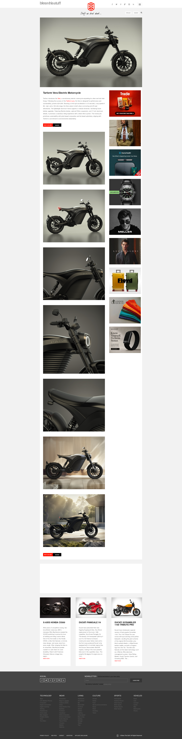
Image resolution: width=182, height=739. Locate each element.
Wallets (61, 725)
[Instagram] (129, 4)
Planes (136, 711)
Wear (61, 695)
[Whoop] (125, 340)
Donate (95, 698)
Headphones (43, 711)
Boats (135, 698)
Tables (80, 723)
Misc (135, 707)
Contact (61, 735)
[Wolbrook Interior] (125, 192)
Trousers (61, 723)
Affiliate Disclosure (81, 735)
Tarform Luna (70, 101)
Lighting (80, 713)
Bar (79, 703)
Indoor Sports (118, 703)
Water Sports (118, 709)
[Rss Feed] (133, 4)
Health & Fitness (119, 701)
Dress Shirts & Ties (64, 707)
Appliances (81, 698)
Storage (80, 721)
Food (94, 703)
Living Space (81, 715)
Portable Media (44, 717)
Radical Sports (118, 707)
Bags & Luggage (64, 701)
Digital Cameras (44, 707)
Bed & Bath (81, 705)
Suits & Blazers (63, 719)
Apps (41, 698)
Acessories (62, 698)
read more (46, 658)
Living (80, 695)
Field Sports (117, 698)
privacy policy (107, 684)
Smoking (95, 711)
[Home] (91, 6)
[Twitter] (116, 4)
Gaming (42, 709)
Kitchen (80, 711)
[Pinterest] (120, 4)
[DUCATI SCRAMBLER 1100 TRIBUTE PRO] (126, 607)
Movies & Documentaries (100, 705)
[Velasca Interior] (125, 133)
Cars (135, 701)
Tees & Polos (63, 721)
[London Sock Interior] (125, 310)
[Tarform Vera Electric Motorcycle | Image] (91, 52)
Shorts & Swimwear (64, 717)
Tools (41, 719)
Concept (136, 703)
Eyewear (61, 709)
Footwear (62, 711)
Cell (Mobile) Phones (46, 701)
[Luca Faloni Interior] (125, 251)
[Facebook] (112, 4)
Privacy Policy (44, 735)
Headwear (62, 713)
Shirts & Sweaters (64, 715)
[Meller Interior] (125, 221)
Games (80, 709)
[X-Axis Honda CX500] (55, 607)
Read (94, 709)
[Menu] (139, 4)
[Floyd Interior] (125, 281)
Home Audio (43, 713)
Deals (61, 705)
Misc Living (81, 717)
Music (94, 707)
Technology (46, 695)
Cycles (135, 705)
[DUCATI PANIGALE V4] (91, 607)
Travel (94, 713)
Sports (117, 695)
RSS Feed (54, 735)
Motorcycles (137, 709)
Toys (79, 725)
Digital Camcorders (45, 705)
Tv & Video (43, 721)
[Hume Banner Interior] (125, 162)
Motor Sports (117, 705)
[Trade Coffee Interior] (125, 103)
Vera (59, 98)
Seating (80, 719)
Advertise (69, 735)
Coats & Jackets (63, 703)
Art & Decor (81, 701)
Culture (97, 695)
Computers (43, 703)
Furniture (80, 707)
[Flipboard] (125, 4)
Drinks (94, 701)
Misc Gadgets (44, 715)
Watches (61, 727)
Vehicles (138, 695)
